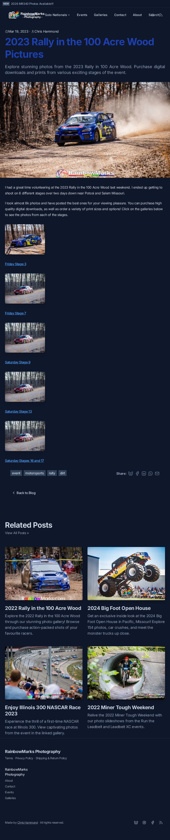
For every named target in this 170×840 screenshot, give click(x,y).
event (16, 473)
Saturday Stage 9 (17, 362)
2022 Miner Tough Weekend (120, 707)
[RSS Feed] (161, 15)
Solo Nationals (56, 15)
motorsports (34, 473)
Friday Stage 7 (15, 313)
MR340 (29, 15)
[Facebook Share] (137, 473)
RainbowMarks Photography (32, 751)
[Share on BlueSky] (130, 473)
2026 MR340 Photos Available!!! (32, 3)
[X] (136, 822)
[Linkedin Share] (143, 473)
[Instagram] (144, 822)
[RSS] (161, 822)
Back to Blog (26, 493)
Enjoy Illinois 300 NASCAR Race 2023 (43, 710)
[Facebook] (152, 822)
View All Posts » (17, 533)
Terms (9, 758)
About (137, 15)
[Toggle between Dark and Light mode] (152, 15)
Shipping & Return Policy (51, 758)
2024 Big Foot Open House (119, 608)
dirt (62, 473)
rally (52, 473)
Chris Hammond (46, 31)
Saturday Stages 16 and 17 (24, 461)
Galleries (100, 15)
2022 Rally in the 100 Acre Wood (43, 608)
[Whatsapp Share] (150, 473)
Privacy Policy (24, 758)
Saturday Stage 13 (18, 411)
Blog (13, 15)
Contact (120, 15)
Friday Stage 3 (15, 264)
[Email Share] (157, 473)
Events (82, 15)
